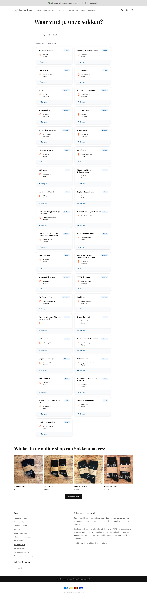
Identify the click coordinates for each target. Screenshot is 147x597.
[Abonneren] (50, 568)
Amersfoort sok (80, 486)
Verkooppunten (19, 545)
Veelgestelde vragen (21, 518)
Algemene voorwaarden (22, 537)
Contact (17, 529)
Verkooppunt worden (21, 552)
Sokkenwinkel (19, 541)
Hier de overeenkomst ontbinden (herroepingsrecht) (73, 579)
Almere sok (49, 486)
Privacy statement (20, 533)
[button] (122, 10)
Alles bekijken (73, 496)
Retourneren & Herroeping (23, 556)
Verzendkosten (19, 522)
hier (78, 543)
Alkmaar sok (19, 486)
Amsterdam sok (110, 486)
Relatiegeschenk (20, 548)
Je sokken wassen (20, 526)
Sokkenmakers (70, 592)
